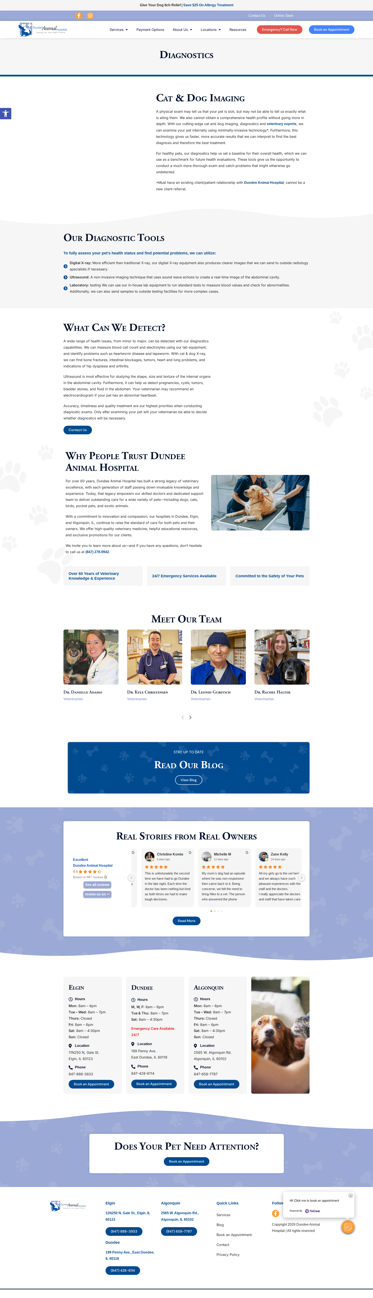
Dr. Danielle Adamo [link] (82, 692)
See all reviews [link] (97, 885)
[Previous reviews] (131, 877)
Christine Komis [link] (162, 854)
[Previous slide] (182, 717)
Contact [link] (223, 1244)
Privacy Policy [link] (228, 1254)
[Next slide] (190, 717)
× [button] (351, 1195)
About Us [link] (180, 29)
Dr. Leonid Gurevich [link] (211, 692)
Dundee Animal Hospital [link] (264, 182)
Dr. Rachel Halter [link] (272, 692)
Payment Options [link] (150, 29)
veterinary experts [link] (281, 124)
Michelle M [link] (214, 854)
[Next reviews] (301, 877)
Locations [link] (209, 29)
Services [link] (116, 29)
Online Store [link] (283, 15)
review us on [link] (95, 894)
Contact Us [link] (257, 15)
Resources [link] (237, 29)
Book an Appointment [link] (234, 1235)
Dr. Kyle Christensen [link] (147, 692)
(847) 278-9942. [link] (97, 552)
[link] (5, 113)
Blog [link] (220, 1225)
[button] (347, 1226)
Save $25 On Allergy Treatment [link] (208, 5)
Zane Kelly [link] (271, 854)
